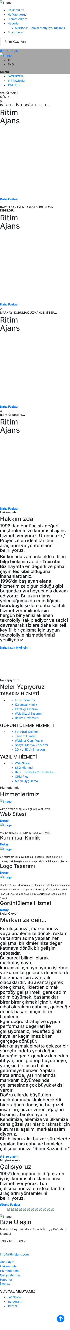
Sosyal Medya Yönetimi (31, 745)
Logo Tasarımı (25, 700)
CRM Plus (21, 776)
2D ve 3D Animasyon (30, 749)
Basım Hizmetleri (27, 718)
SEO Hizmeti (24, 767)
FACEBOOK (15, 76)
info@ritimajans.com (14, 1254)
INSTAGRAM (16, 80)
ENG (10, 64)
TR (9, 60)
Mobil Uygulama (26, 781)
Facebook (14, 1297)
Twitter (12, 1306)
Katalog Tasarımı (26, 709)
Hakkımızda (15, 10)
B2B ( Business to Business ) (35, 772)
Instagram (14, 1301)
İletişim (5, 1284)
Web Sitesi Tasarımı (28, 713)
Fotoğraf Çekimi (26, 731)
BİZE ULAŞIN (9, 51)
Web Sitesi (22, 763)
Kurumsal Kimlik (26, 704)
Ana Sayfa (7, 1262)
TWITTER (13, 85)
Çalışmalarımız (10, 1275)
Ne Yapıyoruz (17, 14)
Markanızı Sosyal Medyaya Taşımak (40, 28)
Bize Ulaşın (15, 32)
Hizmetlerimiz (17, 19)
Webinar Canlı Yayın (29, 740)
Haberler (13, 23)
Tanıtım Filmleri (25, 736)
